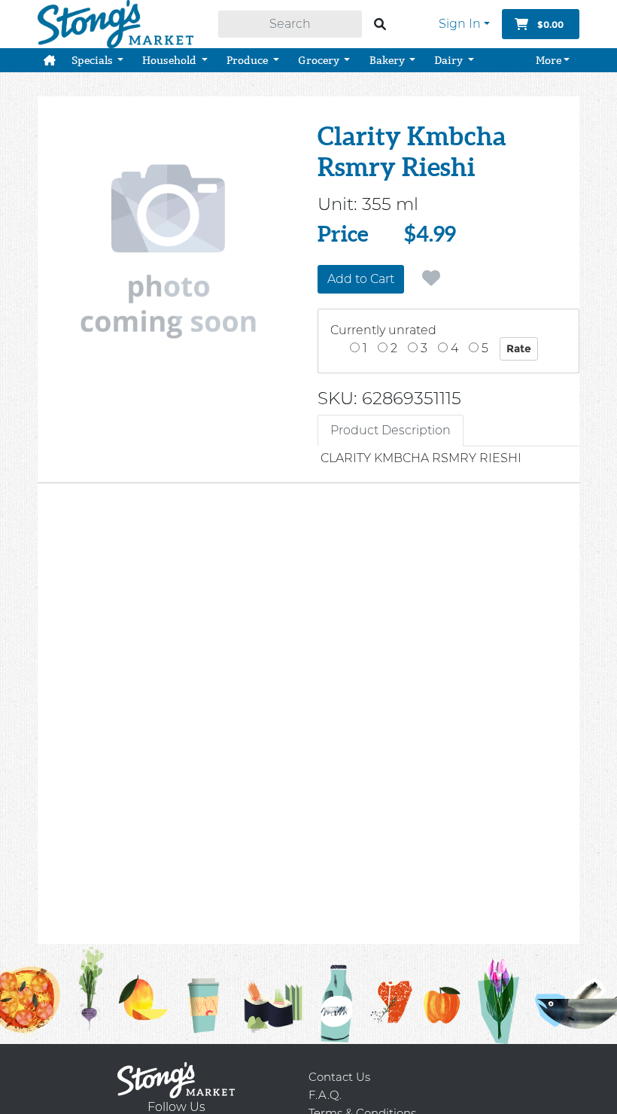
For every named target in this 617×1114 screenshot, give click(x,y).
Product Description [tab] (390, 430)
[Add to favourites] (431, 278)
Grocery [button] (320, 60)
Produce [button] (248, 60)
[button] (50, 60)
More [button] (548, 60)
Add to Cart (360, 279)
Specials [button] (93, 60)
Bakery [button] (388, 60)
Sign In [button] (460, 24)
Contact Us (339, 1077)
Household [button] (170, 60)
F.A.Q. (325, 1095)
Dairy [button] (449, 60)
